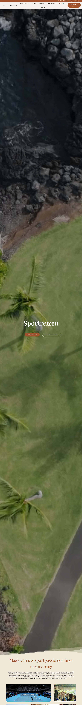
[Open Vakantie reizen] (28, 3)
